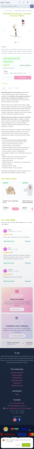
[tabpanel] (17, 29)
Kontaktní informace (17, 385)
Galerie (10, 88)
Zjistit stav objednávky (17, 372)
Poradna (17, 88)
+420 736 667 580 (18, 403)
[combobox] (17, 72)
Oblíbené (5, 83)
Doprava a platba (17, 375)
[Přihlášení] (23, 2)
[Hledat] (32, 6)
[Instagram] (15, 419)
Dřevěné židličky (8, 11)
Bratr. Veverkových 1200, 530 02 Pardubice (18, 408)
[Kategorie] (32, 2)
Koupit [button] (24, 78)
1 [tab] (16, 42)
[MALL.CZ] (14, 429)
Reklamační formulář (17, 380)
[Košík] (27, 2)
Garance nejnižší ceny (25, 65)
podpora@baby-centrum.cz (18, 406)
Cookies (17, 440)
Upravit (18, 445)
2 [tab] (17, 42)
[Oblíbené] (19, 2)
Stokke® (3, 47)
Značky (17, 394)
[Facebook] (19, 419)
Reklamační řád (17, 378)
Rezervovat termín (18, 336)
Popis (4, 88)
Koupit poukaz (16, 309)
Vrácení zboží (17, 383)
